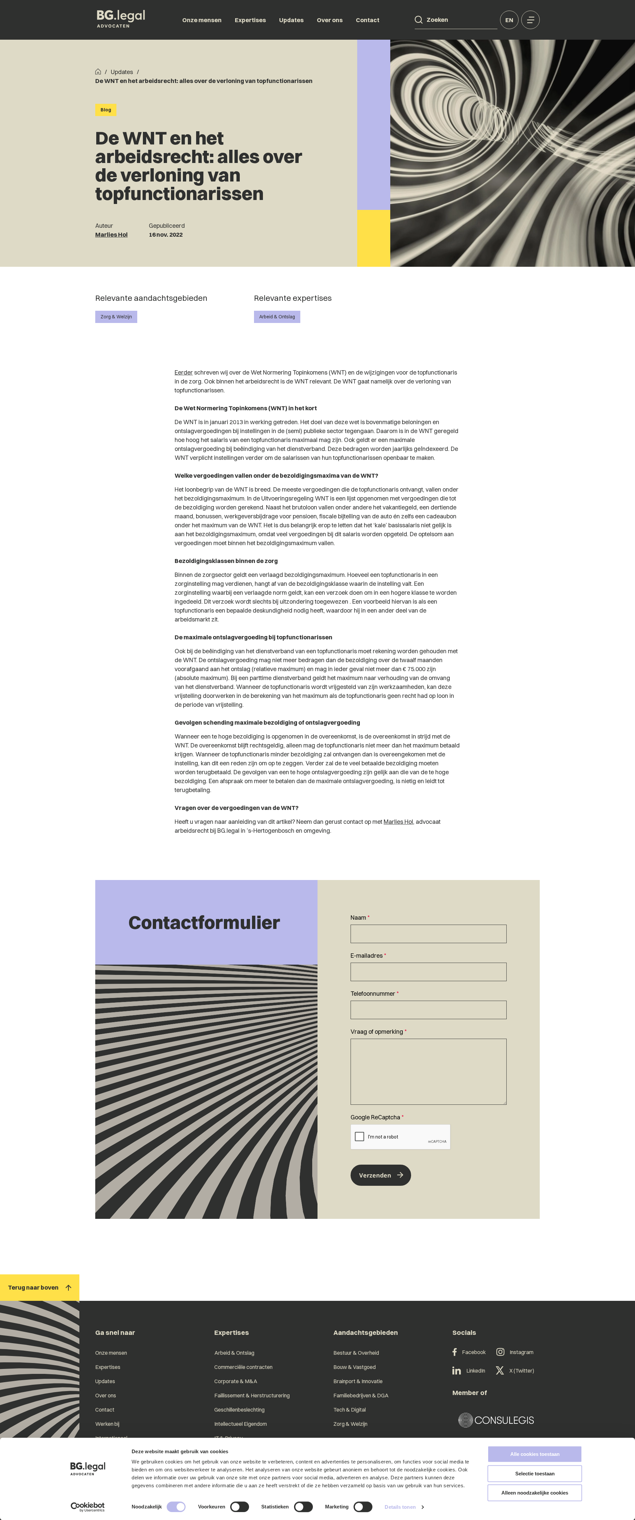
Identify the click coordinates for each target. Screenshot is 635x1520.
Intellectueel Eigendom (240, 1423)
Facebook (474, 1352)
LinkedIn (475, 1370)
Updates (291, 20)
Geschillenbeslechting (239, 1409)
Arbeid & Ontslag (277, 317)
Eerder (184, 372)
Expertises (250, 20)
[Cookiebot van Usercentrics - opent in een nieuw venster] (88, 1507)
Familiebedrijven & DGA (361, 1395)
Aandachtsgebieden (365, 1332)
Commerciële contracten (243, 1367)
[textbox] (429, 928)
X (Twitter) (521, 1370)
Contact (367, 20)
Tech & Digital (349, 1409)
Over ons (330, 20)
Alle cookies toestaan (535, 1454)
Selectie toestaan (535, 1473)
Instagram (521, 1352)
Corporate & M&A (235, 1381)
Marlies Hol (111, 234)
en (509, 20)
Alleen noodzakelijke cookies (534, 1493)
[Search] (419, 19)
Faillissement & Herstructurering (252, 1395)
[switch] (239, 1506)
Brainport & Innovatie (358, 1381)
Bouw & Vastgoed (354, 1367)
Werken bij (107, 1423)
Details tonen (400, 1507)
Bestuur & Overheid (356, 1352)
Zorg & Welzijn (116, 317)
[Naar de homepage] (121, 20)
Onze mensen (202, 20)
